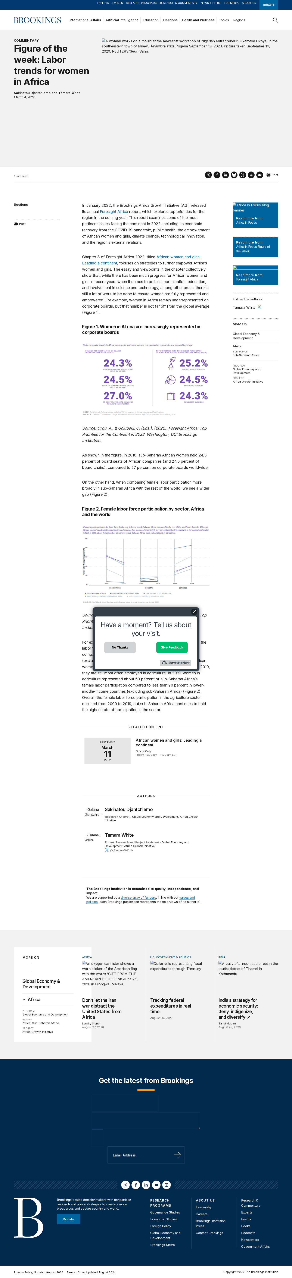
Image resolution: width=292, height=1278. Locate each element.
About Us (249, 2)
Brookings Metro (162, 1245)
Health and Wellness (198, 20)
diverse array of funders (138, 897)
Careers (202, 1214)
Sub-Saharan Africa (246, 355)
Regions (239, 20)
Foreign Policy (160, 1226)
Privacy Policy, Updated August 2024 (38, 1272)
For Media (231, 2)
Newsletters (211, 2)
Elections (170, 20)
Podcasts (248, 1233)
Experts (103, 2)
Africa (237, 346)
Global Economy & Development (246, 336)
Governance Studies (165, 1212)
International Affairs (85, 20)
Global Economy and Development (246, 371)
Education (151, 20)
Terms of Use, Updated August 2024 (91, 1272)
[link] (34, 999)
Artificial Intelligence (122, 20)
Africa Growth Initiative (248, 381)
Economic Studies (163, 1219)
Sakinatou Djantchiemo (32, 93)
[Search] (275, 20)
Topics (224, 20)
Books (246, 1226)
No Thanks (120, 647)
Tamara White (69, 93)
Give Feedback (172, 647)
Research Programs (141, 2)
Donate (269, 5)
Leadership (204, 1207)
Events (117, 2)
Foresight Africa (114, 211)
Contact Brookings (209, 1233)
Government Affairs (255, 1246)
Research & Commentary (179, 2)
